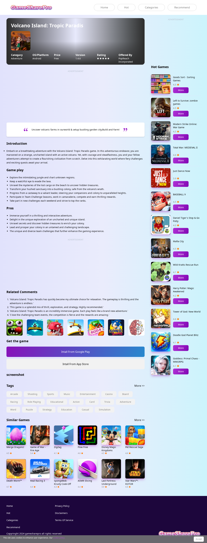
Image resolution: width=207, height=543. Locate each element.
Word (13, 409)
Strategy (47, 409)
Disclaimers (61, 513)
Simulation (104, 409)
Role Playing (34, 401)
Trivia (107, 401)
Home (104, 7)
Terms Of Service (64, 520)
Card (92, 401)
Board (125, 394)
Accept (199, 539)
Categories (151, 7)
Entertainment (88, 394)
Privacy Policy (62, 505)
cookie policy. (59, 537)
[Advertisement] (75, 95)
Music (67, 394)
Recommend (182, 7)
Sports (50, 394)
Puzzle (29, 409)
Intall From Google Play (75, 352)
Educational (56, 401)
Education (66, 409)
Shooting (32, 394)
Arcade (14, 394)
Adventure (125, 401)
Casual (85, 409)
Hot (126, 7)
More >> (139, 385)
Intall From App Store (76, 364)
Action (76, 401)
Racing (14, 401)
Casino (109, 394)
